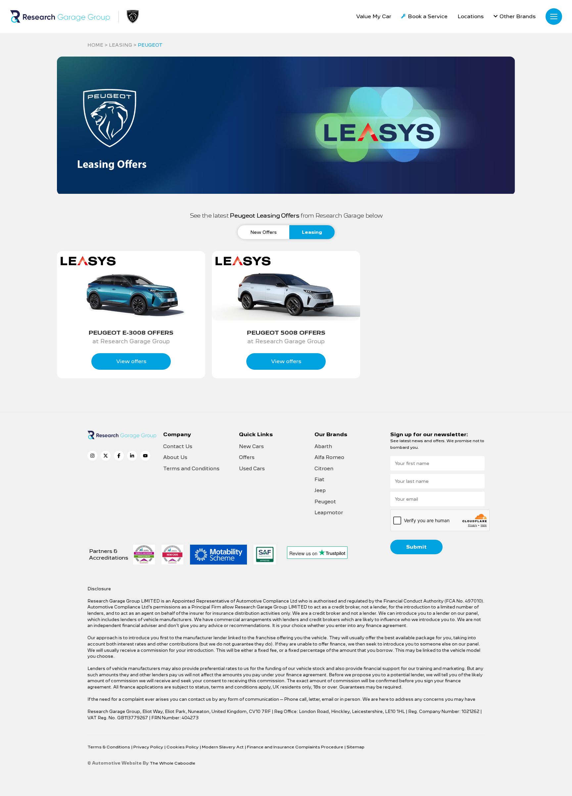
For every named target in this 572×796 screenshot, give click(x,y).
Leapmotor (328, 513)
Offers (247, 457)
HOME (95, 45)
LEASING (120, 45)
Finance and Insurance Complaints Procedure (295, 746)
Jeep (320, 490)
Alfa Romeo (329, 457)
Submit (416, 547)
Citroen (323, 469)
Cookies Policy (183, 746)
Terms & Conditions (109, 746)
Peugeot (325, 502)
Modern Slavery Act (223, 746)
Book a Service (428, 16)
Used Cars (252, 469)
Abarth (323, 446)
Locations (470, 16)
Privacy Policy (148, 746)
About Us (175, 457)
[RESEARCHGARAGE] (60, 16)
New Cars (251, 446)
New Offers (263, 232)
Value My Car (373, 16)
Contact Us (177, 446)
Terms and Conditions (191, 469)
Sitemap (355, 746)
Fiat (319, 479)
